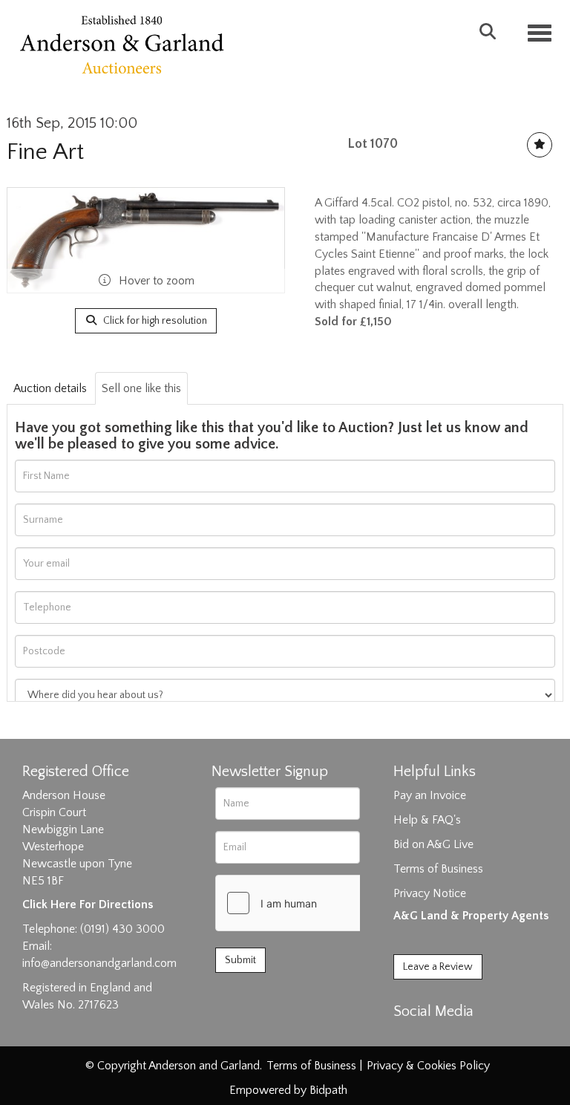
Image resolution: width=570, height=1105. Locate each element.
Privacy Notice (429, 893)
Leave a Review (438, 967)
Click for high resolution (154, 321)
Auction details (50, 388)
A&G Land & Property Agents (470, 915)
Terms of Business (438, 869)
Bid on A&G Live (433, 844)
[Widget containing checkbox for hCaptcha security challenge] (327, 903)
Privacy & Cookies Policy (428, 1065)
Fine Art (45, 152)
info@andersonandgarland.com (99, 963)
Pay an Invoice (429, 795)
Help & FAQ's (427, 820)
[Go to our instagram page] (469, 1037)
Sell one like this (141, 388)
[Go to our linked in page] (439, 1037)
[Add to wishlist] (539, 144)
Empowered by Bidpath (288, 1090)
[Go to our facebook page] (407, 1037)
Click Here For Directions (87, 904)
